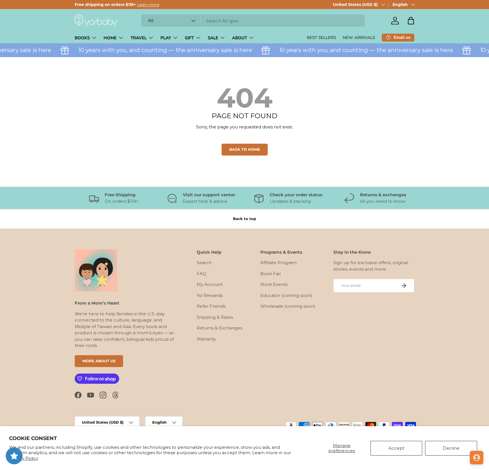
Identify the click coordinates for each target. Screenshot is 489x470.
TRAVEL (138, 38)
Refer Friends (211, 306)
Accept (396, 448)
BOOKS (82, 38)
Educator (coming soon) (286, 295)
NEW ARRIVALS (359, 37)
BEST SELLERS (321, 37)
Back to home (244, 149)
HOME (110, 38)
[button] (411, 20)
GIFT (189, 38)
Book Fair (270, 273)
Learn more (148, 4)
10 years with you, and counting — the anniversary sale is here (161, 49)
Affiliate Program (278, 262)
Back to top (244, 218)
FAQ (201, 273)
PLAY (165, 38)
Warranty (206, 339)
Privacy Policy (23, 458)
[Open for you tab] (476, 457)
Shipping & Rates (215, 317)
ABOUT (239, 38)
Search (204, 262)
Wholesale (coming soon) (287, 306)
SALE (213, 38)
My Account (210, 284)
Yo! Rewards (209, 295)
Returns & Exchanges (219, 328)
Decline (451, 448)
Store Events (274, 284)
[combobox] (253, 21)
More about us (98, 361)
